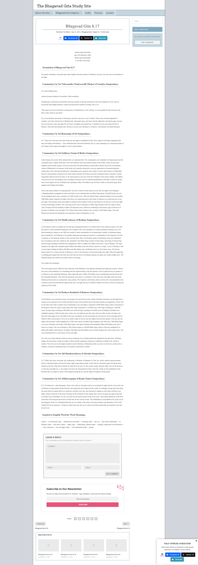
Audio (88, 13)
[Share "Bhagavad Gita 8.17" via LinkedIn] (92, 519)
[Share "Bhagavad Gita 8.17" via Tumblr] (84, 519)
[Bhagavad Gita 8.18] (71, 545)
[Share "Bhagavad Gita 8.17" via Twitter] (79, 519)
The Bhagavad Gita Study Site (64, 6)
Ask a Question (147, 42)
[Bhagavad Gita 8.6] (116, 545)
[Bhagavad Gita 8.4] (48, 545)
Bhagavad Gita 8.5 (91, 554)
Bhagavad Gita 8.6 (113, 554)
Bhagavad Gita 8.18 (68, 554)
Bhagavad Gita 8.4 (45, 554)
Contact (110, 13)
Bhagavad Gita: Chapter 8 (90, 32)
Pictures (98, 13)
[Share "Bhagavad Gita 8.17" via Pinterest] (88, 519)
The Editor (66, 32)
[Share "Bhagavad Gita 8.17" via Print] (96, 519)
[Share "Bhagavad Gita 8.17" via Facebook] (75, 519)
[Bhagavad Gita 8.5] (94, 545)
